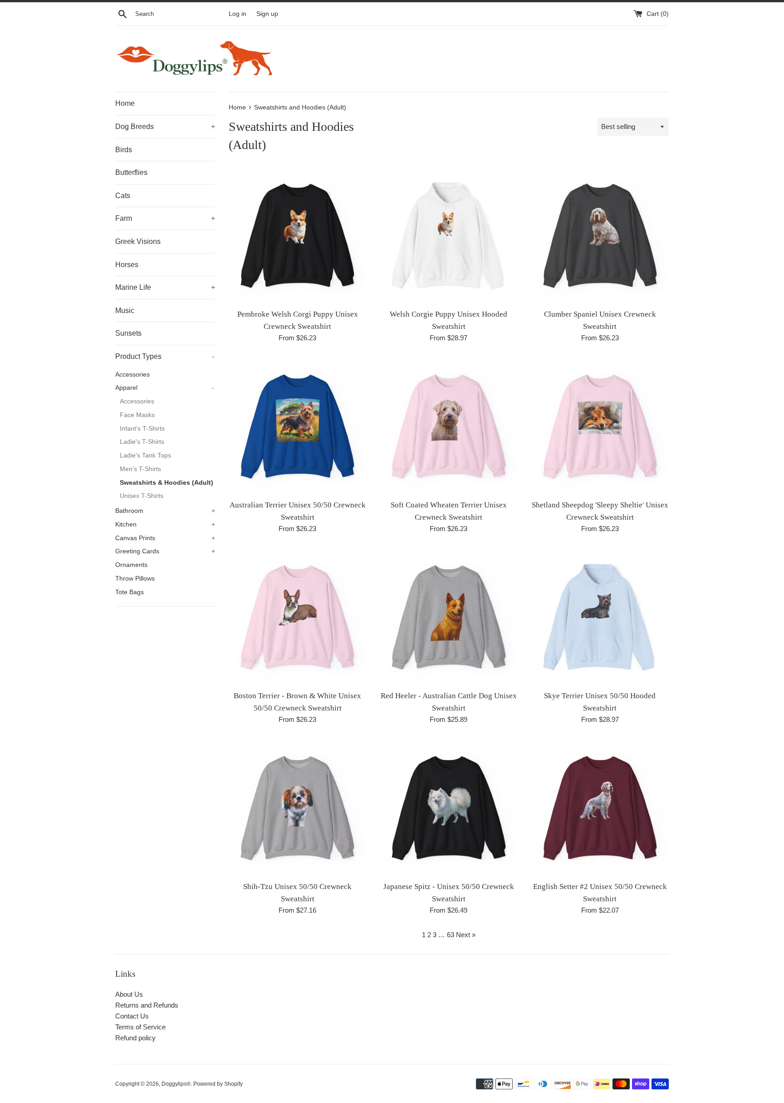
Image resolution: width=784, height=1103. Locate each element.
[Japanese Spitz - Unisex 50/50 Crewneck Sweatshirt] (448, 807)
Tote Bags (129, 592)
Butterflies (131, 172)
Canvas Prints (165, 538)
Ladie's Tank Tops (145, 455)
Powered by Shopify (218, 1084)
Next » (465, 935)
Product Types (164, 356)
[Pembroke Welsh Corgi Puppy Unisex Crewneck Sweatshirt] (297, 235)
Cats (122, 195)
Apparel (164, 387)
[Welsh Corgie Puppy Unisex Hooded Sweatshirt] (448, 235)
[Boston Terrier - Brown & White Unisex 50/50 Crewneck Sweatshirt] (297, 617)
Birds (123, 150)
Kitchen (165, 524)
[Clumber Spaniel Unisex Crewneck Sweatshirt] (600, 235)
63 (450, 935)
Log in (237, 13)
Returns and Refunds (146, 1005)
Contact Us (132, 1016)
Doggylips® (176, 1084)
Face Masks (137, 415)
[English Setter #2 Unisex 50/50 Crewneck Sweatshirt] (600, 807)
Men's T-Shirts (140, 469)
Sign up (267, 13)
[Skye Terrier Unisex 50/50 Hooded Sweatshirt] (600, 617)
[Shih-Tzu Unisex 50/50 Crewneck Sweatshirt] (297, 807)
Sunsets (128, 333)
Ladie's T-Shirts (142, 441)
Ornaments (131, 564)
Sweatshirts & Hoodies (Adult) (166, 482)
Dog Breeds (165, 126)
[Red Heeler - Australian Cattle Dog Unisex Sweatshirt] (448, 617)
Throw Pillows (135, 578)
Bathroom (165, 510)
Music (124, 310)
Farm (165, 218)
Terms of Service (140, 1027)
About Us (129, 994)
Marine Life (165, 287)
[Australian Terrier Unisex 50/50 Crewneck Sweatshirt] (297, 426)
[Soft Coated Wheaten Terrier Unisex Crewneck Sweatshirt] (448, 426)
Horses (126, 264)
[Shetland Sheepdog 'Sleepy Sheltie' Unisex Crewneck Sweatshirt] (600, 426)
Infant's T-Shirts (142, 428)
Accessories (132, 374)
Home (125, 103)
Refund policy (135, 1038)
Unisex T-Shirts (141, 495)
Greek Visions (138, 241)
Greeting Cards (165, 551)
